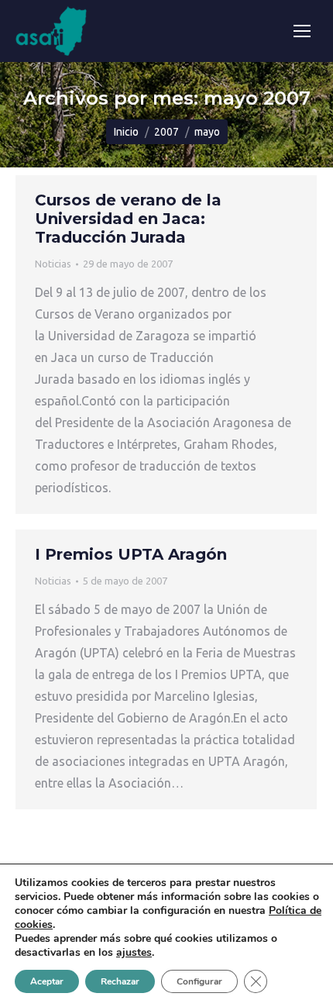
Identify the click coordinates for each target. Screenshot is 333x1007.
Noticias (53, 263)
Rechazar (120, 981)
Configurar (199, 981)
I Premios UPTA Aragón (131, 554)
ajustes (134, 953)
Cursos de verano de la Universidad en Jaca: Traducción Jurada (128, 219)
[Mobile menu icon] (302, 31)
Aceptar (47, 981)
